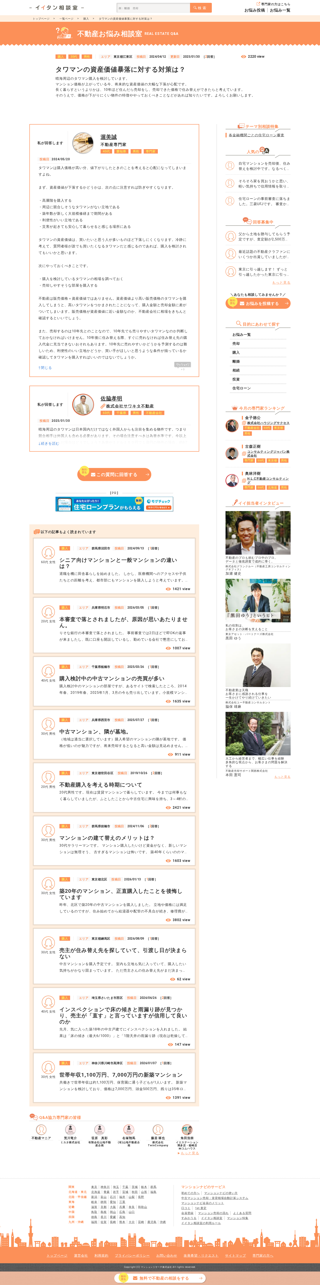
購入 (86, 18)
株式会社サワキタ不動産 (130, 406)
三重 (122, 1202)
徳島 (94, 1217)
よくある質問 (242, 1213)
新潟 (94, 1197)
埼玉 (116, 1187)
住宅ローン (241, 388)
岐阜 (94, 1202)
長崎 (113, 1222)
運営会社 (81, 1256)
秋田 (135, 1192)
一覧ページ (66, 18)
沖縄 (163, 1222)
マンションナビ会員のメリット (202, 1203)
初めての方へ (190, 1193)
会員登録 (187, 1213)
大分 (132, 1222)
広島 (122, 1212)
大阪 (113, 1207)
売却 (236, 343)
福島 (153, 1192)
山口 (132, 1212)
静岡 (104, 1202)
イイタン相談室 (211, 1218)
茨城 (135, 1187)
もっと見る (190, 1153)
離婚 (236, 361)
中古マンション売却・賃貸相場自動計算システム (214, 1198)
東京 (94, 1187)
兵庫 (122, 1207)
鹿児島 (152, 1222)
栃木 (144, 1187)
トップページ (41, 18)
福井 (122, 1197)
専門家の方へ (263, 1256)
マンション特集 (237, 1218)
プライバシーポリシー (132, 1256)
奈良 (132, 1207)
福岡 (94, 1222)
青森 (107, 1192)
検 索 (202, 8)
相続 (236, 370)
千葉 (125, 1187)
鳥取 (94, 1212)
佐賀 (104, 1222)
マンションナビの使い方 (221, 1193)
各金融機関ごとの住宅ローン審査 (256, 135)
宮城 (125, 1192)
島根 (104, 1212)
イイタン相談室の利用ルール (201, 1223)
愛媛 (113, 1217)
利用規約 (101, 1256)
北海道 (95, 1192)
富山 (104, 1197)
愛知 (113, 1202)
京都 (104, 1207)
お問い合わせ (166, 1256)
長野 (141, 1197)
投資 (236, 379)
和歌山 (142, 1207)
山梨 (132, 1197)
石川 (113, 1197)
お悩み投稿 (254, 10)
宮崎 (141, 1222)
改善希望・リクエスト (201, 1256)
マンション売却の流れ (213, 1213)
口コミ (185, 1208)
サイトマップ (235, 1256)
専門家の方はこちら (276, 4)
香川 (104, 1217)
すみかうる (189, 1218)
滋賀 (94, 1207)
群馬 (153, 1187)
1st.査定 (201, 1208)
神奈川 (105, 1187)
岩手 (116, 1192)
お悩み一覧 (280, 10)
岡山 (113, 1212)
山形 (144, 1192)
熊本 (122, 1222)
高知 (122, 1217)
